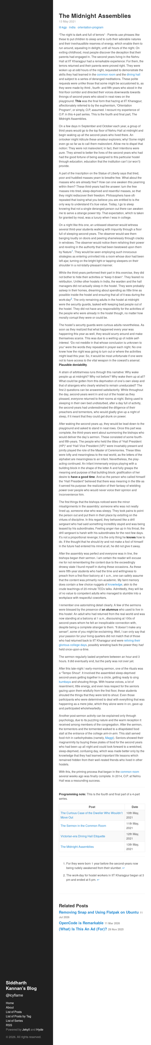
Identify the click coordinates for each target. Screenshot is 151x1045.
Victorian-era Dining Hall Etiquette (83, 836)
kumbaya (65, 682)
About (10, 1007)
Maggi (109, 738)
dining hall (133, 74)
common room (106, 74)
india (72, 27)
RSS (9, 1025)
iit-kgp (63, 27)
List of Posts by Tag (18, 1016)
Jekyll (26, 1029)
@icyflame (14, 995)
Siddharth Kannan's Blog (21, 985)
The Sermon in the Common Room (83, 825)
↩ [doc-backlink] (123, 868)
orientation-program (90, 27)
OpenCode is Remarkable (89, 922)
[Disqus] (102, 986)
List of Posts (14, 1012)
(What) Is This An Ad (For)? (91, 928)
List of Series (14, 1020)
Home (10, 1003)
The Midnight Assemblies (77, 846)
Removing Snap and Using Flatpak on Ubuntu (101, 914)
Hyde (39, 1029)
